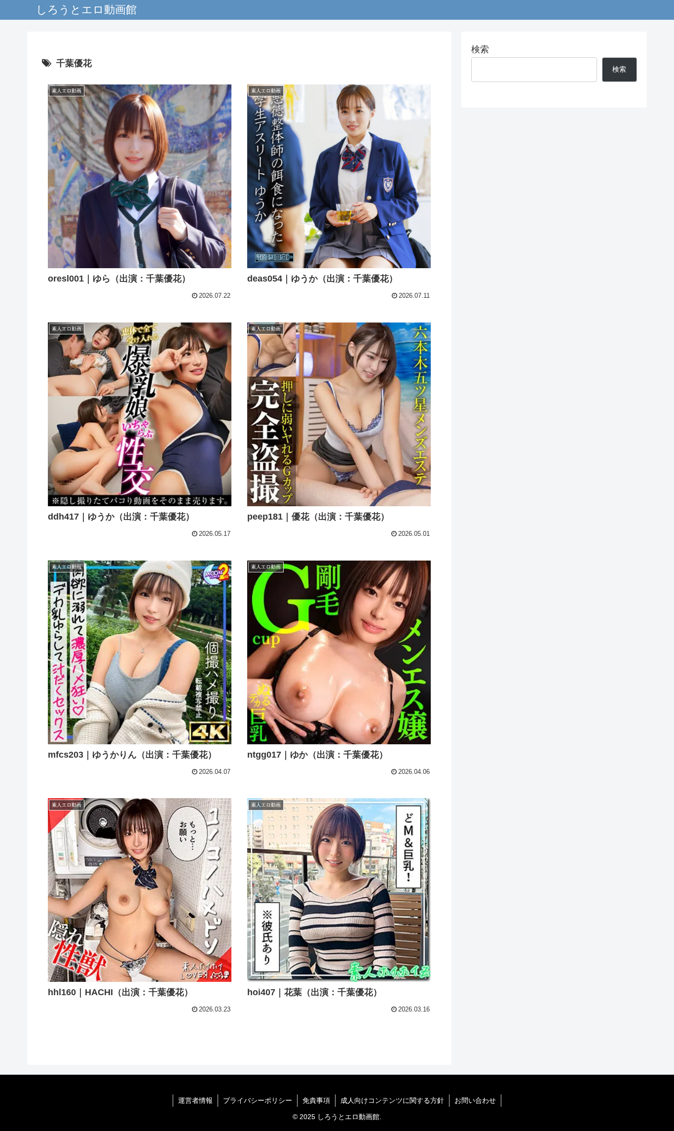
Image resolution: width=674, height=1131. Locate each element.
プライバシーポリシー (257, 1100)
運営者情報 (195, 1100)
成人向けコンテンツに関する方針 (392, 1100)
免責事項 (316, 1100)
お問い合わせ (475, 1100)
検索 (480, 49)
